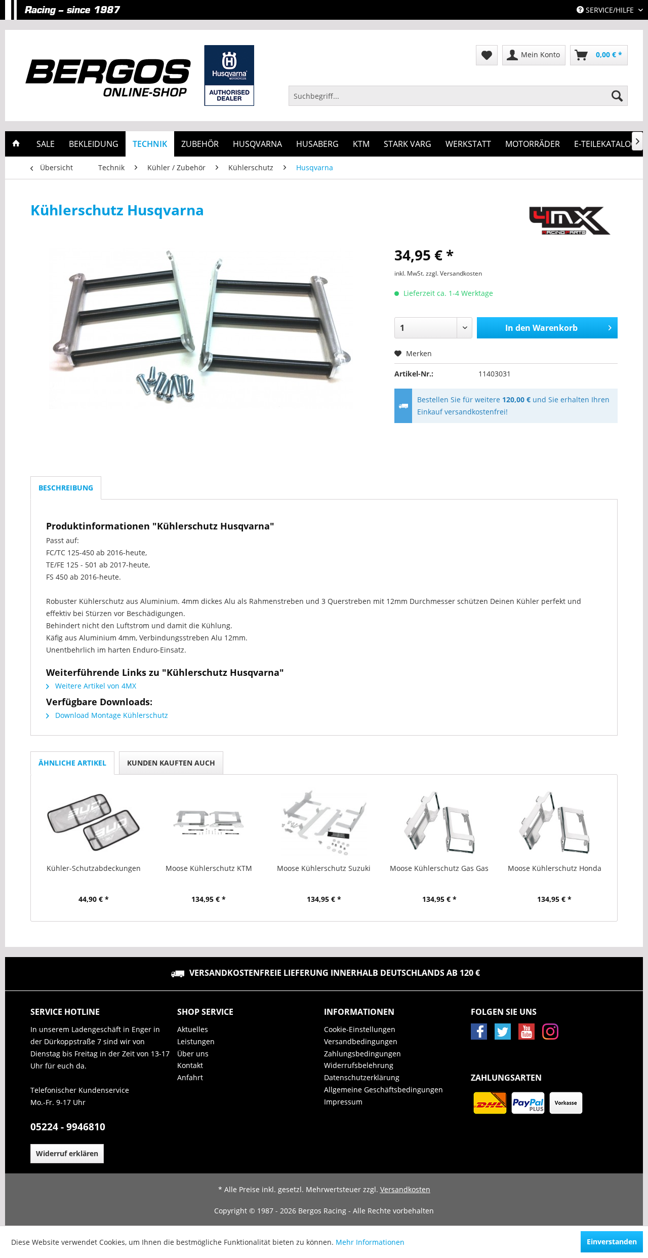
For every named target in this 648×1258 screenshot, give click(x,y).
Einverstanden (612, 1241)
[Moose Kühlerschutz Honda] (554, 822)
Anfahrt (190, 1077)
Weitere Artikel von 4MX (94, 686)
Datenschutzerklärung (361, 1077)
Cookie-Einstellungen (359, 1029)
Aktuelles (192, 1029)
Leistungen (196, 1041)
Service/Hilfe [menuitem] (610, 10)
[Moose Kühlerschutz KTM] (209, 822)
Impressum (343, 1102)
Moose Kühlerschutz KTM (209, 868)
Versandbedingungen (360, 1041)
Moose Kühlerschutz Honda (554, 868)
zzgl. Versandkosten (454, 273)
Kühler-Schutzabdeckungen (94, 868)
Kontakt (190, 1065)
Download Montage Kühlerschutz (110, 715)
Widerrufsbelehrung (358, 1065)
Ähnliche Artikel (72, 763)
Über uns (193, 1053)
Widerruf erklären (67, 1153)
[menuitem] (458, 96)
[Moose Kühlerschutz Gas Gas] (439, 822)
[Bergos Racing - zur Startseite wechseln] (139, 75)
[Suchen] (617, 96)
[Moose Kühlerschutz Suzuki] (324, 822)
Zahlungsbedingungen (362, 1053)
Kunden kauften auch (171, 763)
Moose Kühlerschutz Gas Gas (439, 868)
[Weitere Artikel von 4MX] (570, 220)
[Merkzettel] (487, 55)
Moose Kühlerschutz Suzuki (324, 868)
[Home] (16, 144)
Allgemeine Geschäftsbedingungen (383, 1089)
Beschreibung (65, 487)
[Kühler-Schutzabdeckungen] (94, 822)
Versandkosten (405, 1189)
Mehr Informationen (370, 1242)
